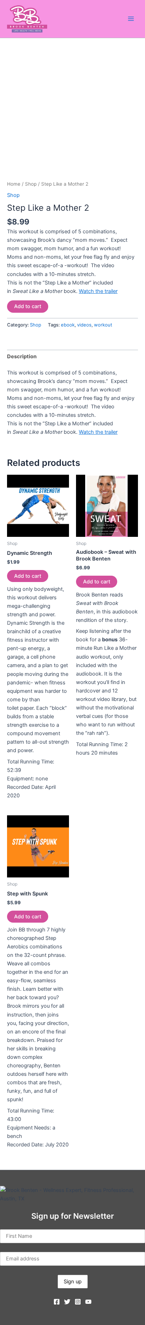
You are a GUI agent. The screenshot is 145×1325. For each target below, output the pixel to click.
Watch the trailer (98, 291)
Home (13, 184)
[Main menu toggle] (131, 19)
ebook (68, 325)
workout (103, 325)
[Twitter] (67, 1302)
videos (84, 325)
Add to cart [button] (27, 576)
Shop (31, 184)
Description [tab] (22, 356)
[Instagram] (78, 1302)
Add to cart (27, 306)
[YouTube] (88, 1302)
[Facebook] (56, 1302)
